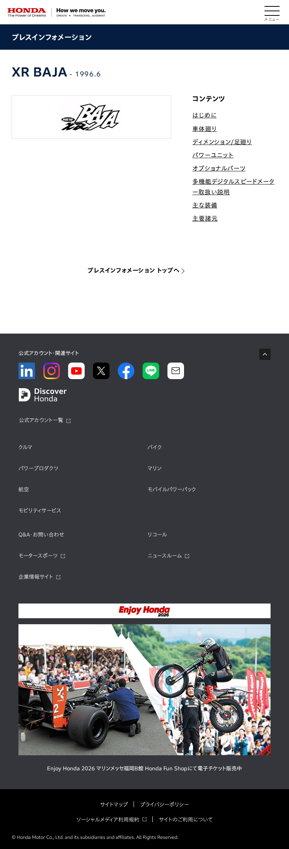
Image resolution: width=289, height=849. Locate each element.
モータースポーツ (38, 555)
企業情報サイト (35, 576)
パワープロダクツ (38, 468)
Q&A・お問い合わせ (41, 534)
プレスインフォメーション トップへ (133, 270)
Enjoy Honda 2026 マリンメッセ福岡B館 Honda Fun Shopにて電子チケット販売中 (144, 768)
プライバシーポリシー (164, 804)
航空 (23, 489)
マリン (154, 468)
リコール (157, 534)
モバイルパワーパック (172, 489)
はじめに (204, 115)
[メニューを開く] (272, 12)
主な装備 (204, 205)
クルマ (25, 447)
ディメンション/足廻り (222, 142)
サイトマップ (114, 804)
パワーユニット (213, 155)
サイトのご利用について (186, 819)
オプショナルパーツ (218, 168)
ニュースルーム (165, 555)
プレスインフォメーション (52, 37)
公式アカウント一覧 (41, 420)
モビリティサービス (39, 510)
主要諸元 (205, 218)
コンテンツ (208, 98)
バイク (155, 447)
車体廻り (204, 129)
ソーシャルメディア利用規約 (107, 819)
